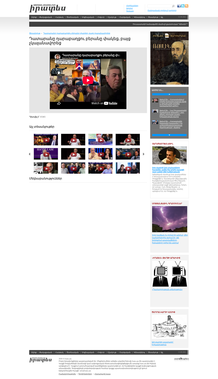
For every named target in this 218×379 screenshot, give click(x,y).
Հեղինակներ (132, 6)
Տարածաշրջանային (162, 144)
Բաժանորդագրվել (67, 374)
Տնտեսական (73, 17)
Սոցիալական (88, 17)
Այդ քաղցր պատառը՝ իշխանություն (163, 343)
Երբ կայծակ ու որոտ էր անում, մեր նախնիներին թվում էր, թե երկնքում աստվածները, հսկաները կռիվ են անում (170, 239)
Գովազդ (130, 11)
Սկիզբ (47, 8)
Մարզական (125, 17)
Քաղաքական (45, 17)
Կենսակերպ (139, 17)
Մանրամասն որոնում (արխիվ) (162, 10)
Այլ (162, 17)
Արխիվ (129, 8)
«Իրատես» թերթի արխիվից (166, 258)
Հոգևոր (101, 17)
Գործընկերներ (85, 374)
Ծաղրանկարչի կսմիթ (163, 312)
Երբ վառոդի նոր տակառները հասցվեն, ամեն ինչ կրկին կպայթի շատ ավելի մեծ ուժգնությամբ (168, 170)
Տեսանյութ (153, 17)
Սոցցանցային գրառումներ (167, 204)
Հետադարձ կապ (102, 374)
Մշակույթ (112, 17)
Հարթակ (59, 17)
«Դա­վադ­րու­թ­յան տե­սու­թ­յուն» (167, 289)
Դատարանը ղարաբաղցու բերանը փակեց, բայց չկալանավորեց (76, 33)
